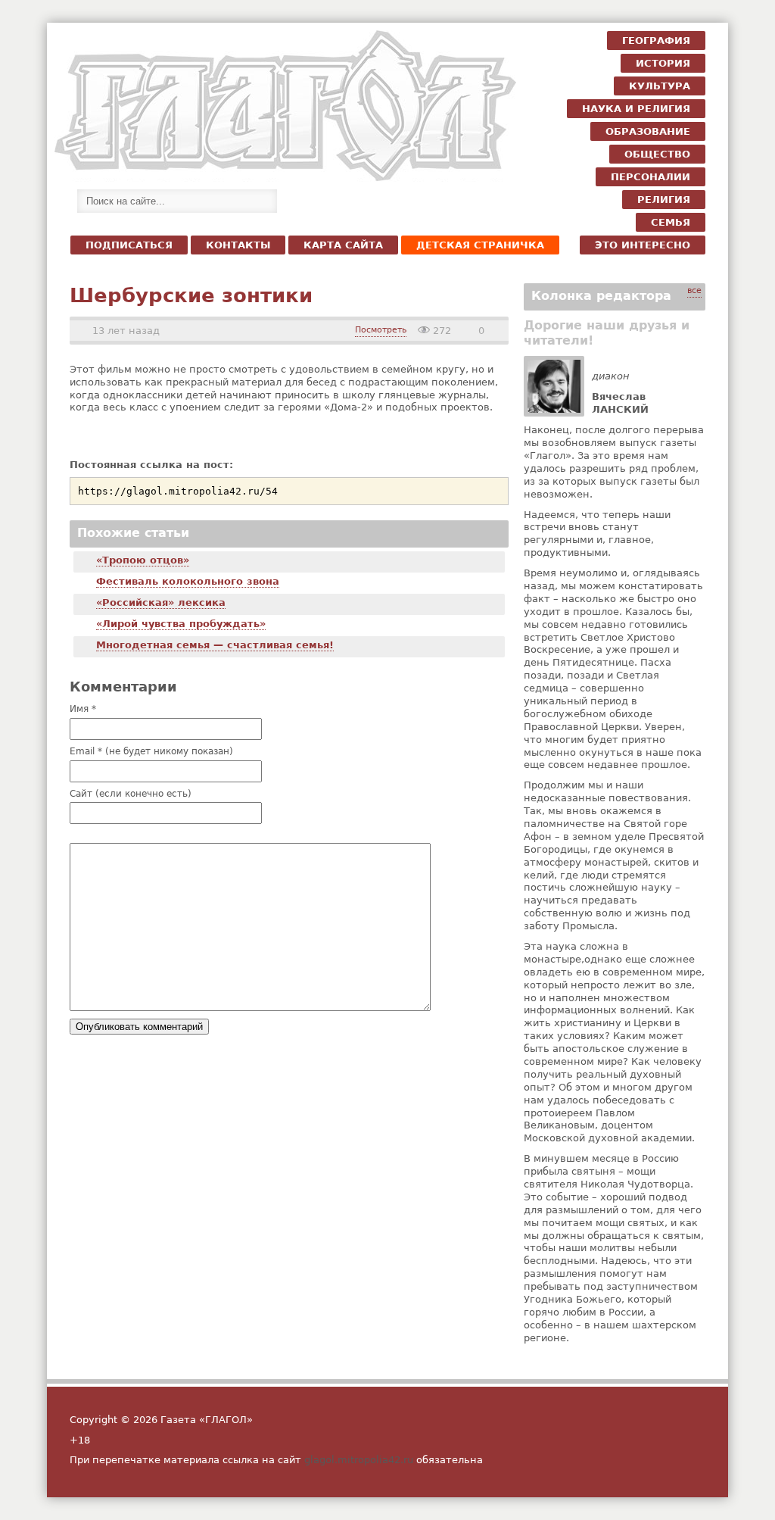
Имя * (83, 709)
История (663, 63)
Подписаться (129, 245)
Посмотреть (380, 330)
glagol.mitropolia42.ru (358, 1459)
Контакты (238, 245)
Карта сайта (343, 245)
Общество (657, 154)
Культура (659, 86)
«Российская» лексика (161, 602)
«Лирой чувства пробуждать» (181, 623)
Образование (647, 131)
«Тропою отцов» (142, 560)
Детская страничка (480, 245)
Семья (670, 222)
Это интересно (642, 245)
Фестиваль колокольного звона (187, 581)
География (656, 40)
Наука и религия (636, 108)
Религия (663, 199)
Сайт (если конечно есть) (130, 794)
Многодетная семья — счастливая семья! (215, 645)
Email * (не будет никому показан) (151, 752)
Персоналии (650, 177)
